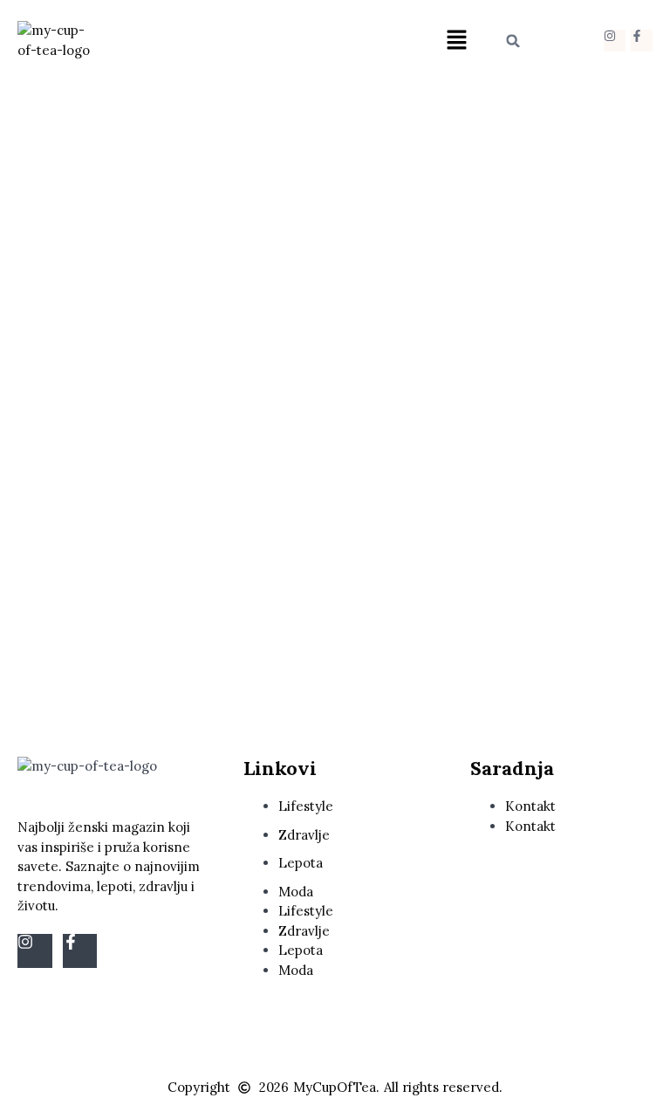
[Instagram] (615, 40)
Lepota (300, 862)
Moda (295, 891)
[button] (457, 40)
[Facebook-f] (642, 40)
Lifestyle (305, 806)
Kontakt (530, 806)
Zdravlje (304, 835)
